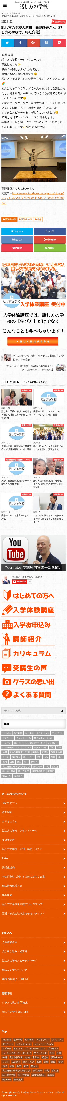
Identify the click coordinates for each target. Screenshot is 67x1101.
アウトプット (42, 733)
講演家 (51, 771)
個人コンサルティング (14, 969)
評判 (47, 766)
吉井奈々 (16, 757)
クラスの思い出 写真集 (15, 1002)
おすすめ (29, 733)
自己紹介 (37, 766)
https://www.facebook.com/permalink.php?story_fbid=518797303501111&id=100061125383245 (32, 198)
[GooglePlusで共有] (33, 43)
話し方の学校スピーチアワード (19, 960)
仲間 (5, 752)
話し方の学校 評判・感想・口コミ (22, 848)
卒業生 (36, 752)
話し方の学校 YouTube (15, 1011)
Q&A (5, 858)
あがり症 (18, 733)
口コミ (6, 757)
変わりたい (28, 757)
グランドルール (23, 738)
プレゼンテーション (35, 742)
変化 (39, 757)
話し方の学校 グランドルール (19, 830)
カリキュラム (9, 821)
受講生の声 (10, 219)
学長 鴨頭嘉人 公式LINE (15, 978)
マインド (27, 747)
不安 (52, 747)
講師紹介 (7, 812)
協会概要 (7, 894)
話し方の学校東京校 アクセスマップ (22, 904)
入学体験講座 (16, 752)
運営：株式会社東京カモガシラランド (23, 913)
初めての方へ (9, 802)
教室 (19, 761)
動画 (27, 752)
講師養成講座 (38, 771)
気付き (34, 761)
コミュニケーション (43, 738)
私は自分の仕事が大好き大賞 (16, 766)
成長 (12, 761)
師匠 (53, 757)
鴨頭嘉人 (18, 776)
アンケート (8, 738)
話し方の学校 (9, 771)
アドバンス (57, 733)
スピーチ (7, 742)
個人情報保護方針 (12, 885)
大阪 (46, 757)
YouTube (7, 733)
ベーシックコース (11, 747)
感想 (39, 219)
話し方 (55, 766)
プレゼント (53, 742)
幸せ (60, 757)
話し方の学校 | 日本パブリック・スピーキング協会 (39, 1092)
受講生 (45, 752)
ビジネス (18, 742)
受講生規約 (8, 867)
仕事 (59, 747)
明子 (26, 761)
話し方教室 (23, 771)
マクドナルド (40, 747)
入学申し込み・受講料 (14, 951)
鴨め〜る (7, 776)
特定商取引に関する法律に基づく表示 (23, 876)
